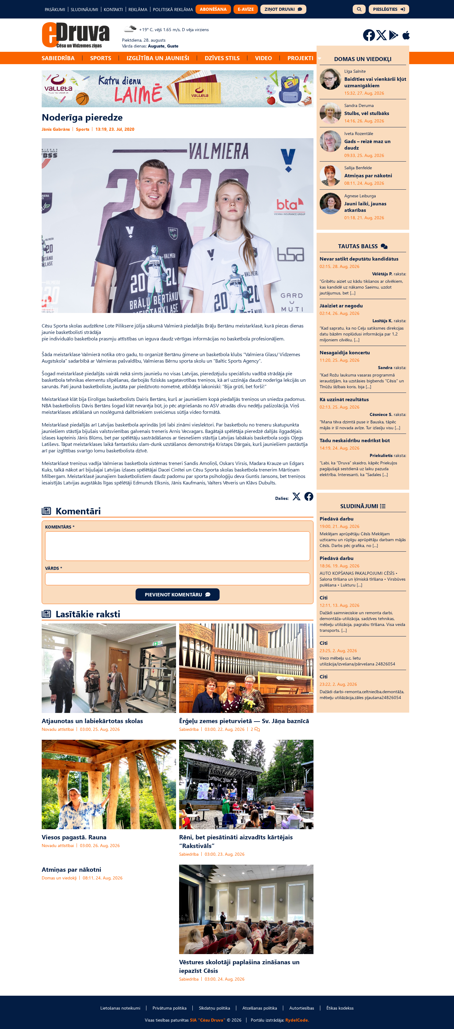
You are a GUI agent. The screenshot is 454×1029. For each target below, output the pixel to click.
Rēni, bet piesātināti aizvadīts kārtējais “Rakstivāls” (236, 841)
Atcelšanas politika (259, 1008)
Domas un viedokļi (59, 878)
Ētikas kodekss (340, 1008)
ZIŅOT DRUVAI (280, 9)
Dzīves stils (222, 58)
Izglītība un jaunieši (158, 58)
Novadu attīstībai (58, 729)
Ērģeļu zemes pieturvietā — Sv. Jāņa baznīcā (244, 720)
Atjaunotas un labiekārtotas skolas (92, 720)
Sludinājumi (359, 506)
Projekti (300, 58)
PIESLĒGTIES (385, 9)
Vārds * (53, 568)
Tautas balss (358, 246)
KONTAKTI (113, 9)
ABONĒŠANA (213, 9)
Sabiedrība (58, 58)
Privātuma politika (170, 1008)
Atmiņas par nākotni (71, 869)
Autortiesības (301, 1008)
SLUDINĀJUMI (84, 9)
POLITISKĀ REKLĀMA (173, 9)
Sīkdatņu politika (214, 1008)
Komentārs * (59, 527)
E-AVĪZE (246, 9)
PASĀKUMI (55, 9)
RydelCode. (297, 1020)
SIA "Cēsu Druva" (207, 1020)
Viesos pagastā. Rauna (74, 836)
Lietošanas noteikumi (120, 1008)
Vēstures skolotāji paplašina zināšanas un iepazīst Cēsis (239, 965)
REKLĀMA (137, 9)
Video (263, 58)
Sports (100, 58)
